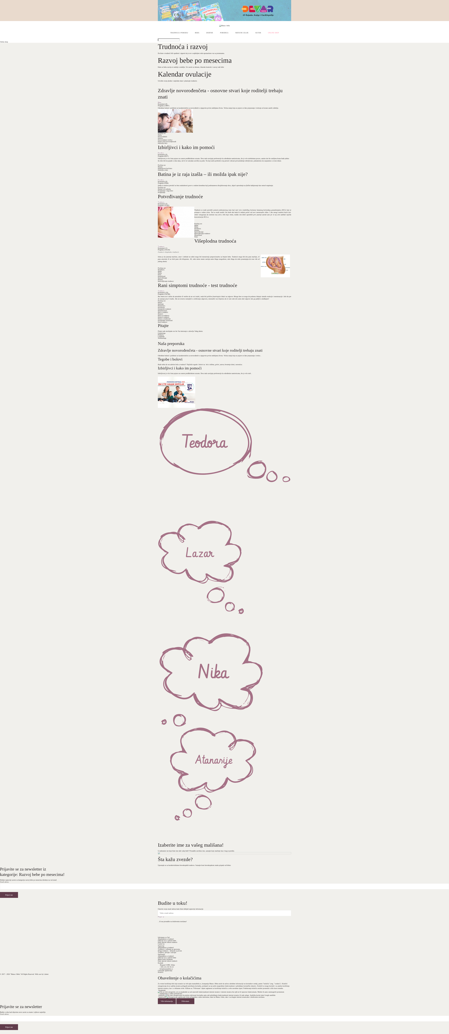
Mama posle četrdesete (165, 959)
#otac (196, 237)
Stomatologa (162, 338)
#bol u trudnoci (163, 312)
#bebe (196, 225)
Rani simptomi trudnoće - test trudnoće (197, 285)
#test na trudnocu (163, 315)
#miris (160, 302)
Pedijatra (161, 335)
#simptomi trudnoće (164, 309)
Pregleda (163, 106)
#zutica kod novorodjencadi (167, 141)
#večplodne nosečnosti (165, 320)
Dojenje (209, 33)
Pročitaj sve (162, 133)
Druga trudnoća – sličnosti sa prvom (170, 951)
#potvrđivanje (198, 232)
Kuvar (258, 33)
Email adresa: (4, 882)
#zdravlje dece (162, 143)
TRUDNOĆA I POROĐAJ (179, 33)
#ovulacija (161, 307)
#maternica (161, 306)
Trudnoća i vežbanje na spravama (169, 949)
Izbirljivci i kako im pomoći (186, 147)
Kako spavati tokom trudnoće (167, 942)
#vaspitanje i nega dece (165, 191)
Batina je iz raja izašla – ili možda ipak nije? (203, 174)
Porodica (224, 33)
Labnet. (46, 974)
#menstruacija (162, 311)
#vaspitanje (161, 192)
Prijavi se (161, 917)
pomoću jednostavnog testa (222, 210)
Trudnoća (161, 202)
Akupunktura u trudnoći (166, 939)
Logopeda (161, 336)
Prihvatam (185, 1001)
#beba (160, 135)
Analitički (161, 995)
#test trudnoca (162, 322)
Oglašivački (162, 997)
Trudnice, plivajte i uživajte (167, 952)
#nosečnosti (198, 235)
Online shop (273, 33)
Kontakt (160, 963)
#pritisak (161, 304)
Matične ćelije (241, 33)
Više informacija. (167, 1001)
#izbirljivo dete (163, 170)
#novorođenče (162, 137)
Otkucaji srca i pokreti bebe (167, 941)
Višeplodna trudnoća (215, 241)
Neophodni (162, 990)
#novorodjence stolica (165, 140)
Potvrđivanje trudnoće (180, 196)
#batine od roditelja (164, 189)
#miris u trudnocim (164, 319)
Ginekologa (161, 333)
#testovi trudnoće (163, 317)
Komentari (162, 104)
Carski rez (161, 944)
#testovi (160, 314)
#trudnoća (197, 229)
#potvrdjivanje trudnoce (202, 233)
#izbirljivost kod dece (165, 168)
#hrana (160, 167)
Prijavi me (9, 895)
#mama (196, 230)
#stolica (160, 138)
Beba (197, 33)
